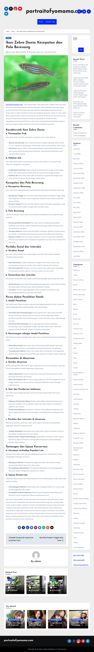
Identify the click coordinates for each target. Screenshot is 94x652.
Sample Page (50, 22)
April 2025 (77, 212)
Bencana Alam (78, 280)
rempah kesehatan (79, 503)
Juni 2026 (77, 154)
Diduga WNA (77, 343)
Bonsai (75, 309)
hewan (75, 368)
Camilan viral (77, 329)
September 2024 (79, 246)
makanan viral (78, 438)
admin (13, 52)
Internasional (78, 399)
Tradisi (75, 542)
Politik (75, 494)
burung (75, 324)
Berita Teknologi (79, 294)
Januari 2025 (78, 227)
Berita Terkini (78, 299)
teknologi (76, 528)
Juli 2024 (76, 256)
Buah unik (76, 319)
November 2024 (79, 237)
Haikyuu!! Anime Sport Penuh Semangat (79, 115)
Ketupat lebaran (79, 418)
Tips (74, 538)
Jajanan (76, 404)
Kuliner (75, 423)
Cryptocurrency (78, 338)
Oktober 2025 (78, 183)
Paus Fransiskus (79, 479)
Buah (75, 314)
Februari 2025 (78, 222)
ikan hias (76, 394)
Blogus (52, 649)
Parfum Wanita (78, 474)
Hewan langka (78, 379)
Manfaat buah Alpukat (78, 449)
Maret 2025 (77, 217)
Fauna (9, 38)
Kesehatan (77, 414)
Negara (75, 460)
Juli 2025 (76, 198)
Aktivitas (76, 270)
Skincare (76, 513)
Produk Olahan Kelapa (81, 499)
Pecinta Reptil (78, 484)
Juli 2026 (76, 149)
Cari (75, 38)
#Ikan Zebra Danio (50, 52)
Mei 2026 (76, 159)
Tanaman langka (79, 523)
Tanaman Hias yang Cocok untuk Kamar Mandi (57, 585)
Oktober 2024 (78, 242)
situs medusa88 (78, 560)
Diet (74, 348)
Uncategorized (78, 547)
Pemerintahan (78, 489)
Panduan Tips (78, 469)
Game (75, 363)
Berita (75, 285)
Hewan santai (78, 384)
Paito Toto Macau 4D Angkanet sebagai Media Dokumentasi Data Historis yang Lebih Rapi (80, 69)
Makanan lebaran (79, 433)
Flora (75, 358)
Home (41, 22)
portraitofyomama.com (55, 11)
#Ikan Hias (40, 52)
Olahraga (76, 464)
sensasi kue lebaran (80, 508)
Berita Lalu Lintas (79, 290)
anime (75, 275)
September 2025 (79, 188)
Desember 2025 (78, 173)
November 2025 (78, 178)
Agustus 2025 (78, 193)
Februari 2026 (78, 163)
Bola (74, 304)
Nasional (76, 455)
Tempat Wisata (78, 533)
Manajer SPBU (78, 443)
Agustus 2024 (78, 251)
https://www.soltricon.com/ (83, 565)
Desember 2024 (78, 232)
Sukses (75, 518)
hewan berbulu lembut (78, 374)
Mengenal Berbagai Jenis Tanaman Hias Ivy (36, 585)
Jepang (76, 409)
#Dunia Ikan (32, 52)
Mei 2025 (76, 207)
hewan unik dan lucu (80, 389)
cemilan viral (77, 334)
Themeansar (61, 649)
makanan (76, 428)
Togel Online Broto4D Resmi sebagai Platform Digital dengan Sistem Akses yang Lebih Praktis (80, 82)
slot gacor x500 (78, 555)
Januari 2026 (78, 168)
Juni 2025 (77, 203)
